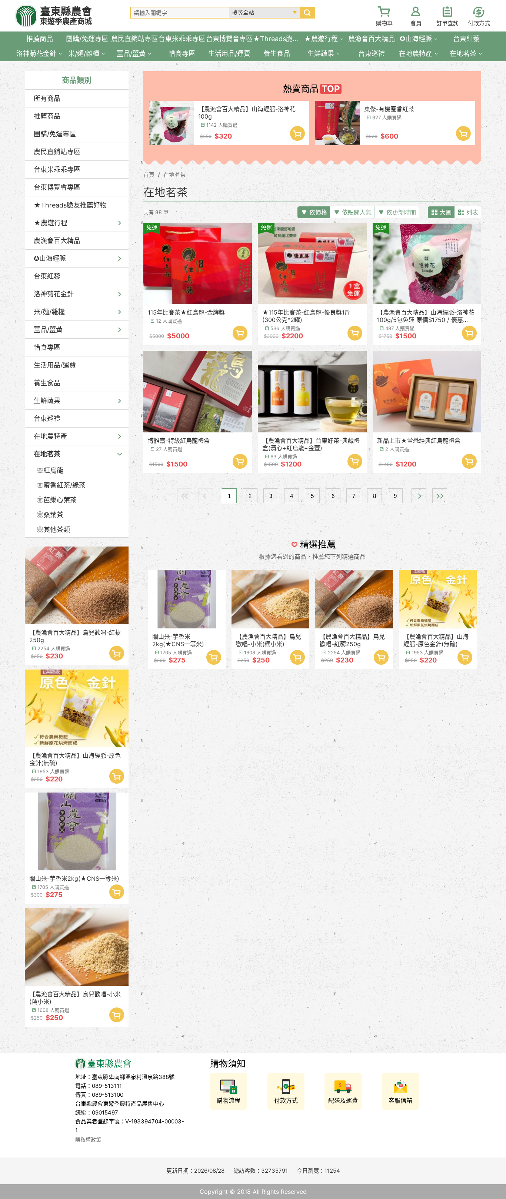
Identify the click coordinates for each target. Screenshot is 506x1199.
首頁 (148, 174)
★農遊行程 (50, 223)
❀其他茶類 (53, 530)
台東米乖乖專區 (57, 169)
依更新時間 (401, 212)
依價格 (318, 212)
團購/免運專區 (55, 134)
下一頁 (419, 495)
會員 (416, 23)
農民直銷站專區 (57, 152)
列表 (472, 212)
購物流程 (228, 1100)
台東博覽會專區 (57, 187)
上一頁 (205, 495)
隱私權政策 (88, 1139)
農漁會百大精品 (57, 241)
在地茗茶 (47, 454)
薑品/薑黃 (48, 329)
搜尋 (307, 12)
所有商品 (47, 98)
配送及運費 (343, 1100)
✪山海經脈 (50, 258)
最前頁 (184, 495)
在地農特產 (50, 436)
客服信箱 (400, 1100)
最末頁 (439, 495)
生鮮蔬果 (47, 401)
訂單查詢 (447, 23)
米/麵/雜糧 (49, 312)
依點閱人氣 (357, 212)
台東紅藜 (47, 276)
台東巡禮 (47, 418)
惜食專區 (47, 347)
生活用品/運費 (55, 365)
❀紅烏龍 (50, 470)
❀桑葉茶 (50, 515)
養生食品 (47, 383)
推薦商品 (47, 116)
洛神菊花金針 (54, 294)
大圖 (446, 212)
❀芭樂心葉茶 (57, 500)
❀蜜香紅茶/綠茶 (61, 485)
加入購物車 (116, 653)
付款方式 (479, 23)
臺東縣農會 (66, 16)
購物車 (384, 23)
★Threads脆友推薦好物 (70, 205)
